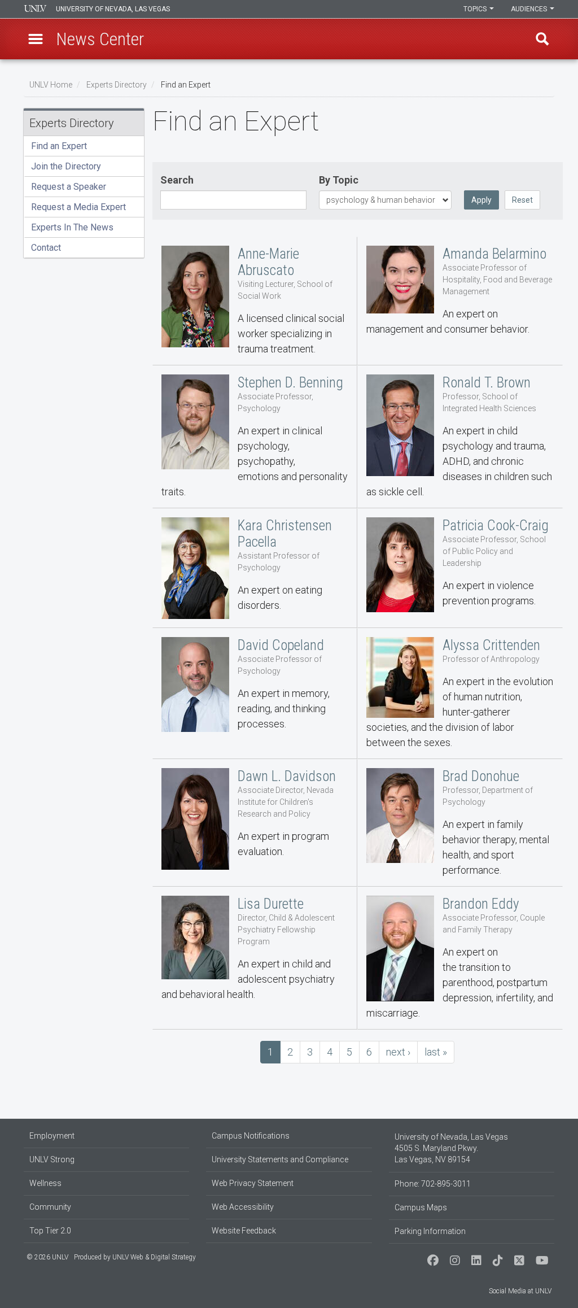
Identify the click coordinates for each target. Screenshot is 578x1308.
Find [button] (542, 39)
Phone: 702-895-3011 (433, 1183)
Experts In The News (72, 227)
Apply (481, 199)
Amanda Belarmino (460, 301)
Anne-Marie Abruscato (255, 301)
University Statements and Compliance (280, 1159)
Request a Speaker (68, 186)
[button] (35, 39)
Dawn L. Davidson (255, 823)
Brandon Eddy (460, 958)
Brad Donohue (460, 823)
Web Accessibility (243, 1206)
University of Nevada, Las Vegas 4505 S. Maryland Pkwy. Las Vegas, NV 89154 (451, 1148)
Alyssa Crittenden (460, 693)
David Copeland (255, 693)
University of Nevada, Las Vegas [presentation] (113, 9)
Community (50, 1206)
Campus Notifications (251, 1135)
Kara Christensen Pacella (255, 568)
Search (177, 180)
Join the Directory (66, 166)
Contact (46, 247)
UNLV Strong (52, 1159)
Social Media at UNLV (520, 1291)
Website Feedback (244, 1230)
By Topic (338, 180)
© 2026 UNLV (47, 1257)
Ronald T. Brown (460, 437)
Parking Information (430, 1231)
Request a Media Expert (78, 207)
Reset (522, 199)
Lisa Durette (255, 958)
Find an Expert (59, 146)
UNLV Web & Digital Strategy (154, 1257)
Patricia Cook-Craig (460, 568)
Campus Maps (421, 1207)
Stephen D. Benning (255, 437)
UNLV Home (50, 84)
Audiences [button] (530, 9)
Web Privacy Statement (253, 1183)
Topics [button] (475, 9)
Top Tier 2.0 (50, 1230)
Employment (52, 1135)
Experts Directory (116, 84)
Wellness (45, 1183)
